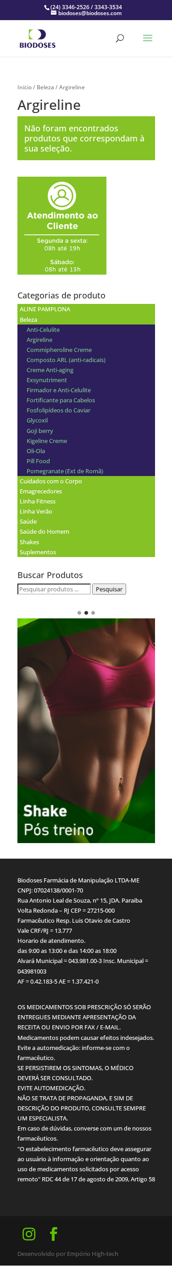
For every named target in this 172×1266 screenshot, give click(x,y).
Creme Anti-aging (50, 370)
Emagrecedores (41, 491)
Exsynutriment (47, 380)
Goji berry (40, 431)
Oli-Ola (36, 451)
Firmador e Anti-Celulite (59, 390)
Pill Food (38, 461)
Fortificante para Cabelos (61, 400)
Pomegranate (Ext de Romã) (65, 471)
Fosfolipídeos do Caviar (58, 410)
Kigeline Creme (47, 441)
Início (24, 87)
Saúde (28, 521)
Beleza (45, 87)
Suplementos (38, 552)
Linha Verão (36, 511)
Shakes (29, 542)
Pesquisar (109, 589)
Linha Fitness (37, 501)
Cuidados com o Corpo (51, 481)
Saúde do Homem (44, 531)
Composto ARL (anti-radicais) (66, 360)
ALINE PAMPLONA (45, 309)
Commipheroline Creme (59, 350)
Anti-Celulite (43, 329)
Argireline (39, 339)
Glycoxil (37, 420)
